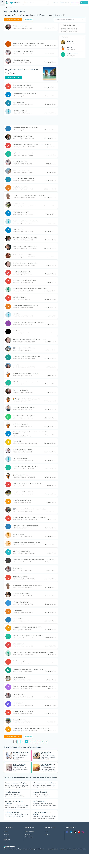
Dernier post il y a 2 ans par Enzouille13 (23, 231)
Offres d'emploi (28, 837)
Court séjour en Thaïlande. (20, 390)
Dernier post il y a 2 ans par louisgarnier (24, 637)
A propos (6, 837)
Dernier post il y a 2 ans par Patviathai (23, 282)
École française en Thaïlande (21, 593)
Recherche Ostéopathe (19, 677)
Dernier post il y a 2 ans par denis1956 (23, 239)
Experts (47, 834)
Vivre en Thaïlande (18, 619)
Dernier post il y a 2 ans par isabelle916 (23, 604)
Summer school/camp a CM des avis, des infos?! (27, 483)
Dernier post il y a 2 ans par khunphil (23, 273)
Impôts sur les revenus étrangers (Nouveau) (25, 153)
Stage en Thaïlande (18, 703)
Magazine (55, 3)
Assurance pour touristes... (21, 424)
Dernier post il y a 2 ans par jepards (22, 222)
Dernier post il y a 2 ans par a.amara (23, 112)
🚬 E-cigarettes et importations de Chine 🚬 (25, 373)
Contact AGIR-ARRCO (19, 694)
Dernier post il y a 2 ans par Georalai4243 (24, 654)
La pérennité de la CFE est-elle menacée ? (25, 466)
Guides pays (28, 834)
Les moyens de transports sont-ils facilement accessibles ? (30, 339)
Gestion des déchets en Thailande (23, 255)
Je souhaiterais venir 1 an (20, 187)
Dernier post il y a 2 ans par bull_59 (22, 62)
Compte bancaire (18, 229)
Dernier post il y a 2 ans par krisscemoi (23, 104)
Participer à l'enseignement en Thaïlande (25, 263)
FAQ (46, 831)
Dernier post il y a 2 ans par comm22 (23, 384)
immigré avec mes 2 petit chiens (22, 136)
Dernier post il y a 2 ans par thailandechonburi (25, 443)
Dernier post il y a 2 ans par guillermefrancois (25, 248)
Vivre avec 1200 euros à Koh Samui (23, 711)
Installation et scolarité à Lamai (22, 500)
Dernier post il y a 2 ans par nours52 (23, 671)
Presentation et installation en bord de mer (25, 128)
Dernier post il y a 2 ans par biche (22, 679)
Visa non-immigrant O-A (20, 161)
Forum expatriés (29, 831)
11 (30, 741)
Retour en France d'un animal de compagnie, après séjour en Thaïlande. (34, 652)
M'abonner (28, 19)
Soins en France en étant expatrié (22, 449)
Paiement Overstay (18, 534)
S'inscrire (84, 3)
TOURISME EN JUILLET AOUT (21, 212)
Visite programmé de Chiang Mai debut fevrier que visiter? (30, 288)
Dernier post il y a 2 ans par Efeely (22, 435)
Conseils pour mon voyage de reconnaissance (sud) (28, 669)
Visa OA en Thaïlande (19, 720)
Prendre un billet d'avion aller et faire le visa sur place (28, 322)
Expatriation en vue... (19, 644)
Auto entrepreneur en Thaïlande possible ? (25, 382)
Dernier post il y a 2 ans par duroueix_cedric (24, 544)
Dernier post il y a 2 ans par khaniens (23, 392)
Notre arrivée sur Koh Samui (21, 170)
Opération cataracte (18, 102)
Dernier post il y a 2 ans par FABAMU (23, 722)
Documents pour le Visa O (20, 576)
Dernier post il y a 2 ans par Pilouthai (23, 28)
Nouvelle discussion (13, 20)
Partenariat (7, 839)
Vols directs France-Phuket (20, 602)
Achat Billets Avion (18, 204)
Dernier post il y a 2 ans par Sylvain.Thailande (25, 45)
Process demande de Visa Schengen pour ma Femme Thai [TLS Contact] (33, 559)
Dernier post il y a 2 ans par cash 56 (23, 426)
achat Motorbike (17, 331)
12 (34, 741)
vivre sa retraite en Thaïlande (21, 551)
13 (38, 741)
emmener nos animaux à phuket (24, 348)
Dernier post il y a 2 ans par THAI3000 (23, 290)
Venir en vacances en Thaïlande (22, 85)
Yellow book (16, 365)
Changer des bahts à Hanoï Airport (23, 492)
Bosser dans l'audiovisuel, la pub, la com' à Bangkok (30, 509)
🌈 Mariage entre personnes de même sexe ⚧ (26, 399)
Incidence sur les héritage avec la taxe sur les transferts (29, 517)
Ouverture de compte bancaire (22, 661)
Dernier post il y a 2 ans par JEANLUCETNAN (25, 206)
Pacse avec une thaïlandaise (21, 458)
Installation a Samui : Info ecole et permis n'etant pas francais (31, 728)
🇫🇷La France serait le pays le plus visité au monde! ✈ (28, 635)
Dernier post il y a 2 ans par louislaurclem (24, 553)
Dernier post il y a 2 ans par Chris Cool (23, 214)
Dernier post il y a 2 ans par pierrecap (23, 172)
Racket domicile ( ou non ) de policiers (24, 416)
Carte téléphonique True (20, 110)
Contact (6, 831)
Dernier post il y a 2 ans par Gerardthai (23, 189)
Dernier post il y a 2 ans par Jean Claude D (24, 663)
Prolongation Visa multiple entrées (23, 51)
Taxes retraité (17, 441)
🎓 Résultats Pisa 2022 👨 (20, 475)
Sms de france (17, 314)
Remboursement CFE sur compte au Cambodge (26, 542)
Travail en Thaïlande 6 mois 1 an (22, 272)
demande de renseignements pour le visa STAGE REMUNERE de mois (33, 686)
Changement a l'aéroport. (20, 26)
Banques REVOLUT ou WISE (21, 60)
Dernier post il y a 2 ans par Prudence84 (24, 138)
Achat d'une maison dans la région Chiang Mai (26, 356)
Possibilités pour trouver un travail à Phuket (25, 525)
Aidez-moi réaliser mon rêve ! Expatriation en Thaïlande (29, 43)
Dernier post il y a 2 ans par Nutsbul (23, 587)
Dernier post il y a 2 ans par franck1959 (23, 570)
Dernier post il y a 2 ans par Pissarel (23, 451)
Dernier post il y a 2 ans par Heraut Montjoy (24, 265)
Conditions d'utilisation (78, 849)
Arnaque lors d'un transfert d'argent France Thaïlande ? (29, 195)
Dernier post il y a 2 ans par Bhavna (22, 299)
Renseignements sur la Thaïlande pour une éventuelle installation (32, 144)
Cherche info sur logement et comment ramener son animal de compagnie (31, 432)
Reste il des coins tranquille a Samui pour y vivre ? (27, 627)
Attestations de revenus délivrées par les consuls (27, 585)
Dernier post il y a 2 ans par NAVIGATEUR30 (24, 146)
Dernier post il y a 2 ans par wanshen (23, 612)
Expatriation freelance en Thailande (23, 178)
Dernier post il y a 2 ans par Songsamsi (23, 87)
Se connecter (74, 3)
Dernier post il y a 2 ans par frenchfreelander (25, 561)
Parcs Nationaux (17, 610)
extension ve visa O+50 (19, 297)
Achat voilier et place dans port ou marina (25, 221)
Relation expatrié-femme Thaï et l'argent (24, 246)
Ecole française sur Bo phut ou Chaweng (24, 280)
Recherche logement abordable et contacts (25, 305)
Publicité (6, 834)
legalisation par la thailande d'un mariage (25, 237)
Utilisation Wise (17, 568)
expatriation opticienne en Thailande (23, 407)
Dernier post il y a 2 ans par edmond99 (23, 646)
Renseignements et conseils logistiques (24, 94)
